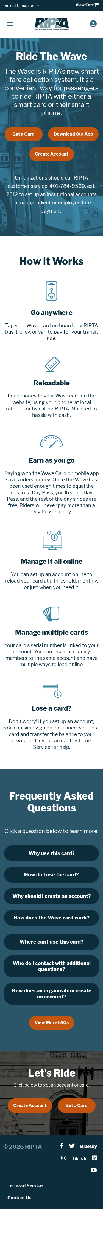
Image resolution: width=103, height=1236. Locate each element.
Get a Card (23, 134)
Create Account (51, 154)
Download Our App (73, 134)
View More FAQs (52, 1022)
